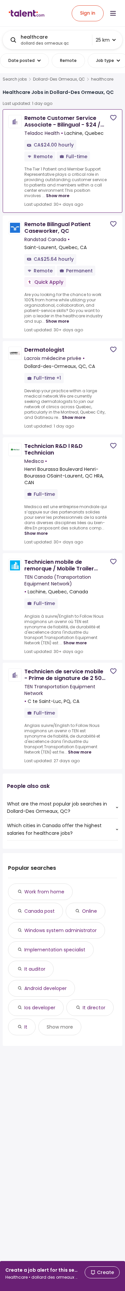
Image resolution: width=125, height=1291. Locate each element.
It (25, 1027)
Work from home (44, 891)
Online (89, 911)
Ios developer (39, 1007)
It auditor (34, 969)
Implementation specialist (54, 949)
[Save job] (113, 118)
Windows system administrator (60, 930)
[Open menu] (113, 13)
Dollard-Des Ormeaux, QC (59, 79)
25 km (103, 40)
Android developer (45, 988)
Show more (57, 195)
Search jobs (15, 79)
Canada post (39, 911)
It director (94, 1007)
